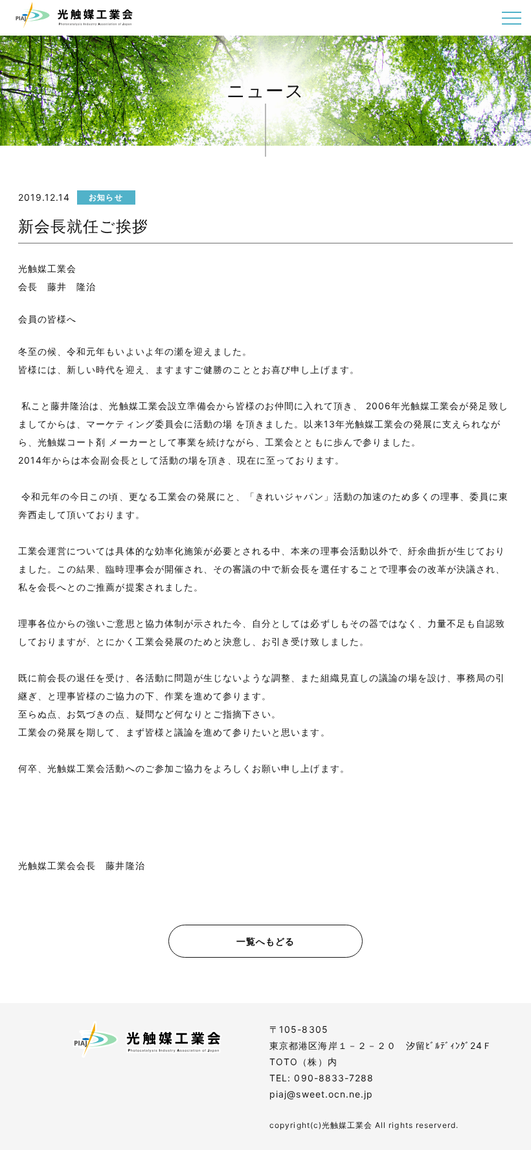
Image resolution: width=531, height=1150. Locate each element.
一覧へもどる (265, 941)
